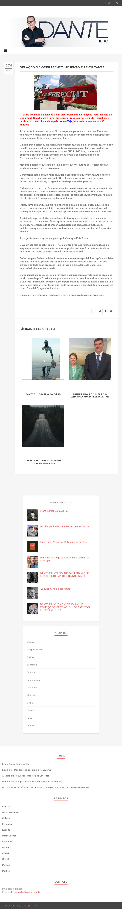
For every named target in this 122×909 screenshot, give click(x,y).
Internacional (34, 680)
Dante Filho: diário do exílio (43, 394)
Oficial (30, 702)
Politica (30, 718)
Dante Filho (30, 906)
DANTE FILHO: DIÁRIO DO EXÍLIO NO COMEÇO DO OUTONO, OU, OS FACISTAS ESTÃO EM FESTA (65, 607)
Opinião (31, 710)
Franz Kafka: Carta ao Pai (54, 510)
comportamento (35, 649)
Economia (32, 664)
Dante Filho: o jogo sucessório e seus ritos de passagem (32, 781)
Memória (31, 695)
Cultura (30, 657)
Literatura (32, 687)
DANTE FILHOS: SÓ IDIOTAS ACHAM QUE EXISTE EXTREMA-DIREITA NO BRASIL (64, 574)
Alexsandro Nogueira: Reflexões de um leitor (64, 542)
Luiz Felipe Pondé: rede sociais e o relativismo (65, 526)
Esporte (31, 672)
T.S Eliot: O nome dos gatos (55, 588)
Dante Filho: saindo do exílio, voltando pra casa (43, 462)
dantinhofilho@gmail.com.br (25, 892)
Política (30, 725)
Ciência (31, 642)
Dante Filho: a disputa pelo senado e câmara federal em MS (90, 395)
